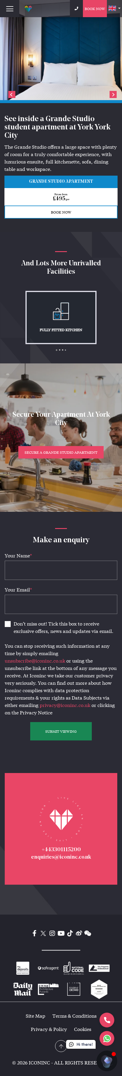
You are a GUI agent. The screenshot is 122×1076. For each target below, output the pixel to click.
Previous (11, 94)
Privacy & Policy (49, 1029)
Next (113, 94)
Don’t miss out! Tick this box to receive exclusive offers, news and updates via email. (63, 627)
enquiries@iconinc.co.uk (61, 857)
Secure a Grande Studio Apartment (61, 452)
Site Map (35, 1016)
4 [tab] (67, 352)
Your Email (18, 589)
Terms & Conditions (74, 1016)
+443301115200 (61, 850)
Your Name (18, 555)
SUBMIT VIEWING (61, 731)
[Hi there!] (107, 1061)
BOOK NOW (61, 212)
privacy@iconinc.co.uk (65, 705)
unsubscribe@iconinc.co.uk (35, 661)
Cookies (82, 1029)
